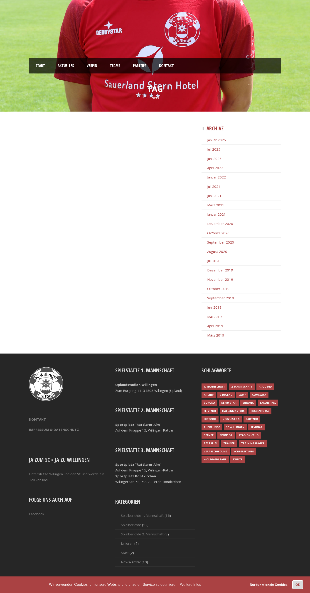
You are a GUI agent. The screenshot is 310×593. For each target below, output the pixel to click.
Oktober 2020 (218, 233)
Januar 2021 (216, 214)
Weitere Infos (190, 584)
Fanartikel (268, 402)
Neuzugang (231, 419)
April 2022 (215, 168)
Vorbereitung (244, 451)
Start (125, 552)
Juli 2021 (213, 186)
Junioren (127, 543)
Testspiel (210, 443)
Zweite (237, 459)
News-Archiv (131, 562)
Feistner (210, 410)
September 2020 (220, 242)
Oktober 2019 (218, 288)
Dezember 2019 (220, 270)
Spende (209, 435)
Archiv (209, 394)
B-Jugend (226, 394)
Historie (210, 419)
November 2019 (220, 279)
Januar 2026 (216, 140)
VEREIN (92, 65)
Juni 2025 (214, 158)
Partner (252, 419)
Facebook (36, 514)
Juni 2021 (214, 195)
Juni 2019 (214, 307)
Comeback (259, 394)
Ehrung (248, 402)
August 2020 (217, 251)
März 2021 (215, 205)
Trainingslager (252, 443)
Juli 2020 (213, 261)
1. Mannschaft (214, 386)
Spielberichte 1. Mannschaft (142, 515)
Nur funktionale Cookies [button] (269, 584)
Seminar (257, 427)
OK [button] (297, 584)
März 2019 (215, 335)
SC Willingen (235, 427)
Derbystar (228, 402)
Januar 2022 (216, 177)
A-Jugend (265, 386)
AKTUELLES (66, 65)
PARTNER (139, 65)
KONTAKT (166, 65)
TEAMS (115, 65)
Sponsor (226, 435)
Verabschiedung (215, 451)
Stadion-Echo (248, 435)
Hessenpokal (260, 410)
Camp (242, 394)
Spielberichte (131, 524)
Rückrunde (212, 427)
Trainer (229, 443)
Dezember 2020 (220, 223)
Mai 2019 (214, 316)
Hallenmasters (233, 410)
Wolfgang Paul (215, 459)
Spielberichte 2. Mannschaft (142, 534)
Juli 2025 (213, 149)
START (40, 65)
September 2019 (220, 298)
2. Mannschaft (242, 386)
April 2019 (215, 326)
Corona (209, 402)
